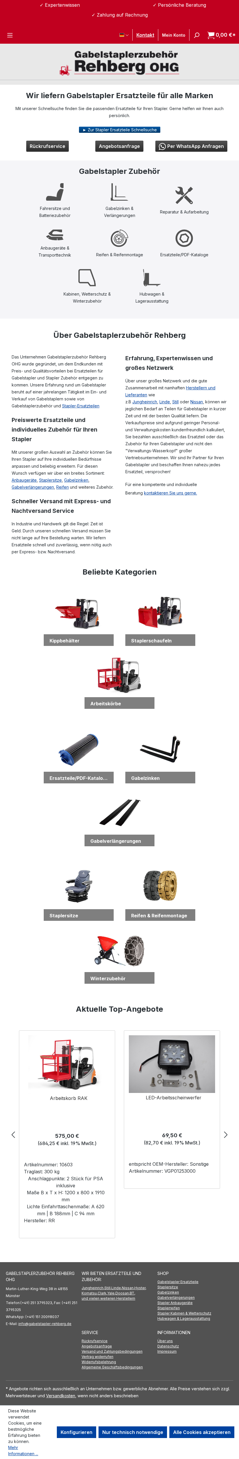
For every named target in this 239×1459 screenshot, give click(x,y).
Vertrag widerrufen (97, 1356)
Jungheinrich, (93, 1288)
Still (175, 401)
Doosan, (122, 1293)
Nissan (196, 401)
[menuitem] (195, 1282)
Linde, (116, 1288)
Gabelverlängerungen (33, 487)
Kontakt (145, 35)
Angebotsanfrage (119, 146)
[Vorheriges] (13, 1134)
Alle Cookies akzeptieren (202, 1432)
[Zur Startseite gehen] (119, 62)
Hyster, (140, 1288)
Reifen (62, 487)
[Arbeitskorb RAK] (67, 1064)
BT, (132, 1293)
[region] (119, 1134)
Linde (164, 401)
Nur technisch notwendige (132, 1432)
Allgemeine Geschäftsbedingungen (112, 1367)
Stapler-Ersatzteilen (80, 405)
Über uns (165, 1341)
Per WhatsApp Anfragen (195, 146)
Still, (107, 1288)
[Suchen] (196, 35)
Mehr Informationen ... (23, 1450)
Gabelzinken (76, 480)
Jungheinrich (144, 401)
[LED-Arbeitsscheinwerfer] (172, 1064)
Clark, (102, 1293)
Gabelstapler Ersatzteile (177, 1282)
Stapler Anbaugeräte (175, 1303)
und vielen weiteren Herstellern (108, 1298)
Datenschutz (168, 1346)
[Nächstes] (226, 1134)
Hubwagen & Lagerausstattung (183, 1318)
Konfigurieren (76, 1432)
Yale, (111, 1293)
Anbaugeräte (24, 480)
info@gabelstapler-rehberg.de (44, 1324)
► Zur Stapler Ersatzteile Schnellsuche (119, 129)
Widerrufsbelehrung (99, 1362)
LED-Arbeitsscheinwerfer (173, 1098)
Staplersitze (50, 480)
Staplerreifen (168, 1308)
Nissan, (128, 1288)
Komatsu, (90, 1293)
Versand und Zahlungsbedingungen (112, 1351)
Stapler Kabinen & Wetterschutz (184, 1313)
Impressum (167, 1351)
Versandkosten (60, 1395)
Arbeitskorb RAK (68, 1098)
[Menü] (10, 35)
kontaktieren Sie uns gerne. (170, 492)
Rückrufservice (47, 146)
